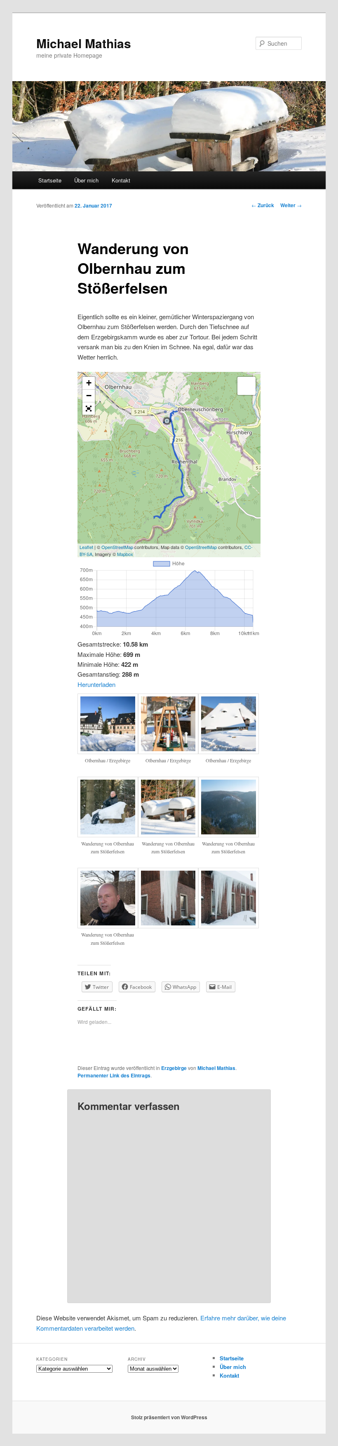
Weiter (291, 205)
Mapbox (125, 554)
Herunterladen (96, 684)
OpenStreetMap (117, 547)
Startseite (49, 180)
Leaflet (86, 547)
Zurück (262, 205)
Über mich (86, 180)
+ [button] (89, 383)
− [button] (89, 395)
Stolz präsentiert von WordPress (169, 1417)
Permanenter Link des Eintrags (113, 1075)
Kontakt (121, 180)
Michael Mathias (83, 43)
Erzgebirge (174, 1068)
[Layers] (246, 386)
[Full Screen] (88, 408)
